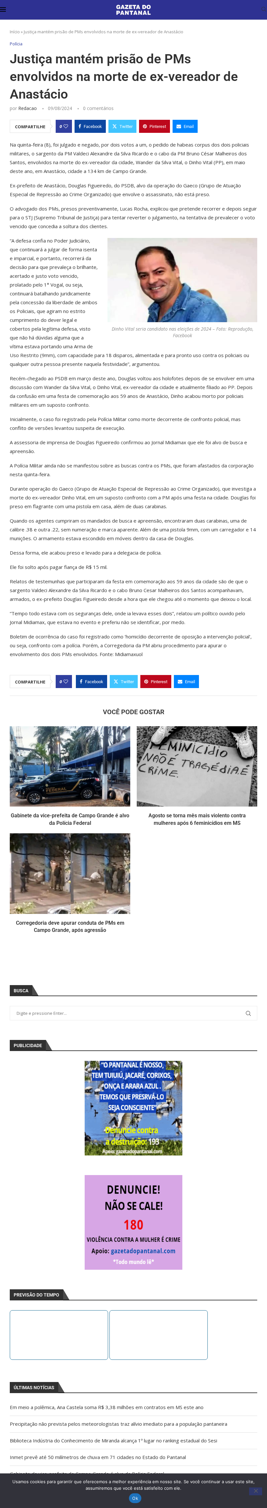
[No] (255, 1491)
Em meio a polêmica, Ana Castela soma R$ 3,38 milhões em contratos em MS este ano (107, 1407)
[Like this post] (65, 126)
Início (15, 32)
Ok (135, 1498)
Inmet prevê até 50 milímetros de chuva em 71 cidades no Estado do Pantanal (98, 1457)
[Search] (263, 10)
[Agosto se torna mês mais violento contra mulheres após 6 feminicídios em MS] (197, 766)
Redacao (27, 108)
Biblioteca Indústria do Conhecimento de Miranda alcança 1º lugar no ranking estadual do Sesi (113, 1440)
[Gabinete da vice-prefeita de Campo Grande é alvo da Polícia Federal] (70, 766)
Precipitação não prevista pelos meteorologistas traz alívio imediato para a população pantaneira (118, 1424)
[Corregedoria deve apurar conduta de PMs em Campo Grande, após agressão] (70, 873)
